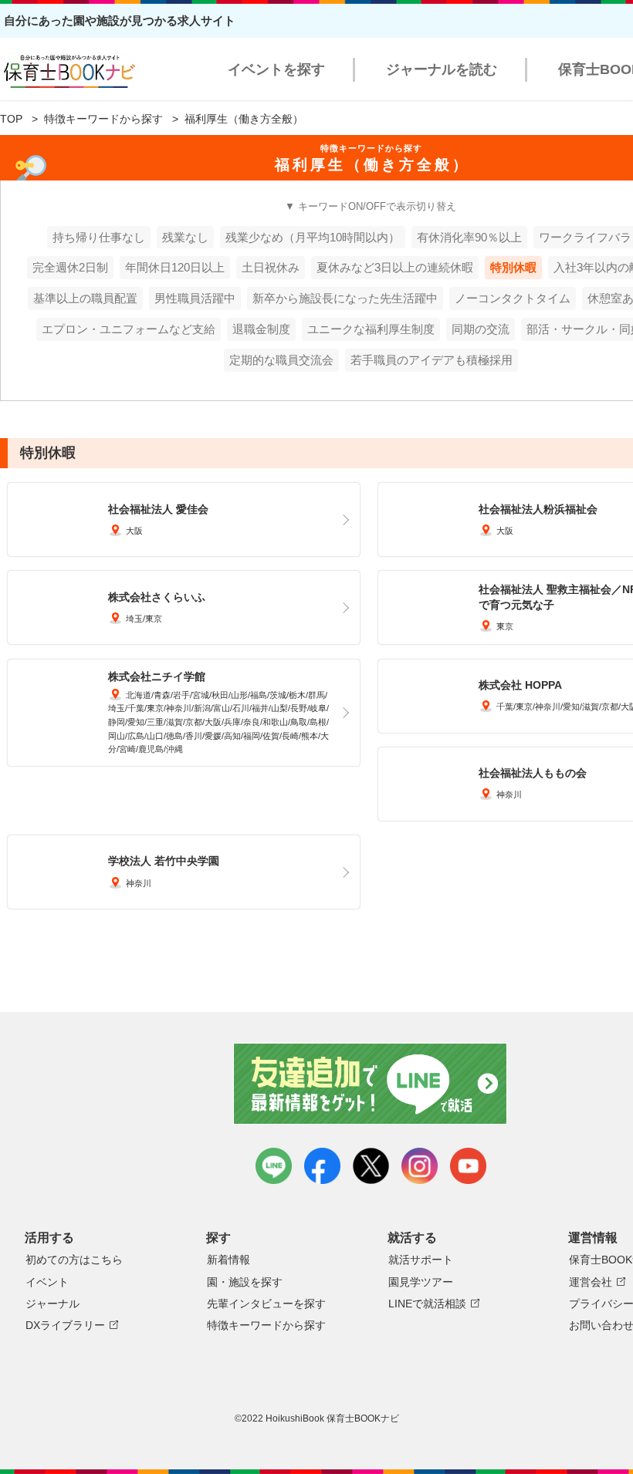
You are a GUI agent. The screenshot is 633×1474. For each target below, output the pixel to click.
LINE (274, 1166)
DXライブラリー (65, 1325)
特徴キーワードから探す (103, 119)
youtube (468, 1166)
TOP (11, 119)
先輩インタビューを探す (266, 1303)
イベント (47, 1282)
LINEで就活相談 (427, 1303)
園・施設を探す (245, 1282)
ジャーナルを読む (441, 69)
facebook (322, 1166)
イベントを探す (276, 69)
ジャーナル (52, 1303)
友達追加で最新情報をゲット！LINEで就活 (371, 1084)
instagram (419, 1166)
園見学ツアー (420, 1282)
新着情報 (228, 1259)
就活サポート (420, 1259)
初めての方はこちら (74, 1259)
